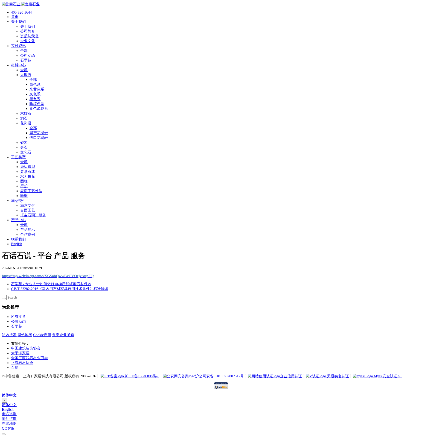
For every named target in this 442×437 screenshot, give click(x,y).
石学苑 (16, 326)
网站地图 (24, 335)
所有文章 (18, 317)
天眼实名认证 (337, 376)
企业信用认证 (291, 376)
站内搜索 (9, 335)
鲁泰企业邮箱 (63, 335)
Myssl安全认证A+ (387, 376)
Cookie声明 (42, 335)
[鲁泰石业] (21, 4)
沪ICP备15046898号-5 (141, 376)
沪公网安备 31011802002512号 (219, 376)
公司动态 (18, 321)
